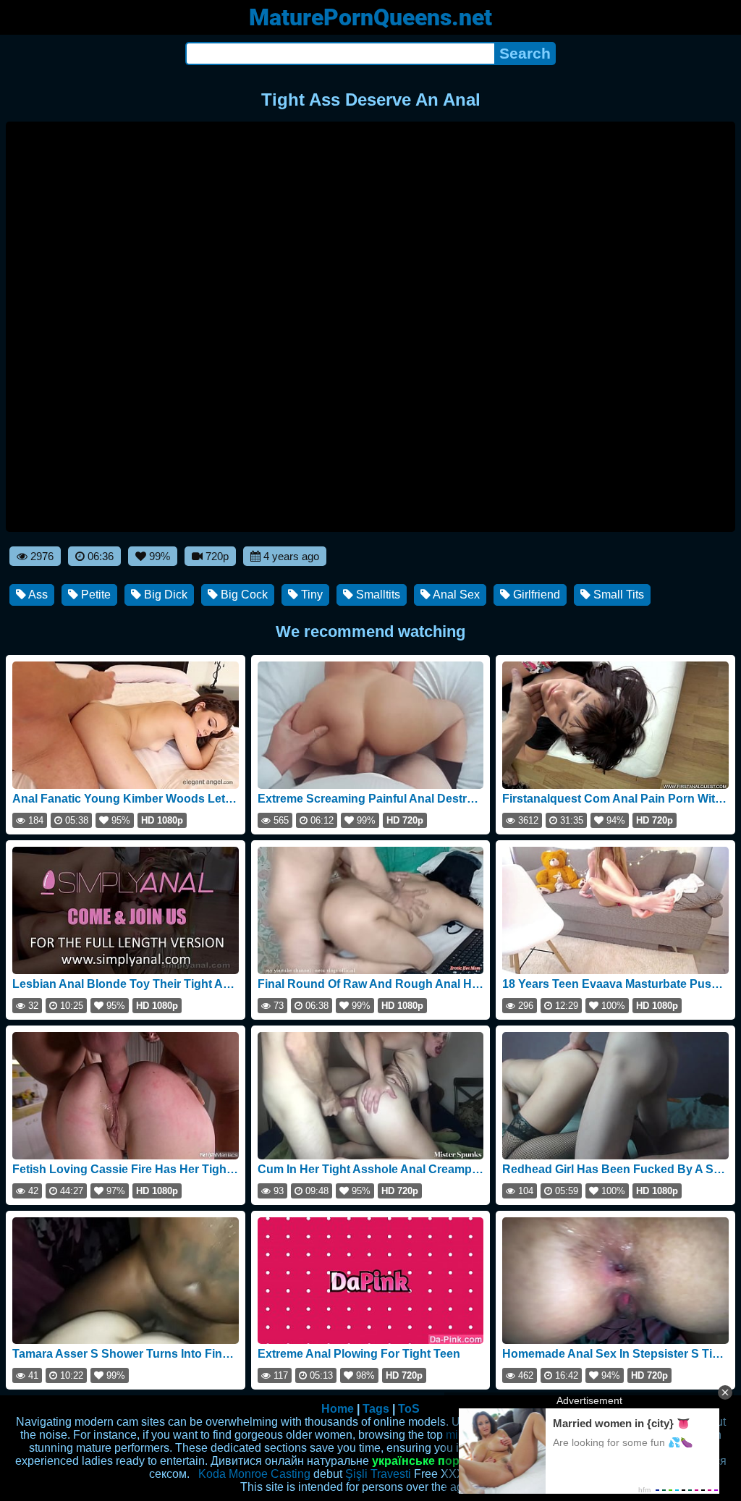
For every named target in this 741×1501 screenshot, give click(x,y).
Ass (37, 594)
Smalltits (376, 594)
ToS (409, 1409)
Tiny (310, 594)
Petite (94, 594)
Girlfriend (535, 594)
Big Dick (164, 594)
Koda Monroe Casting (254, 1474)
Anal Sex (455, 594)
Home (337, 1409)
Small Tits (617, 594)
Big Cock (243, 594)
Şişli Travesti (378, 1474)
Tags (376, 1409)
